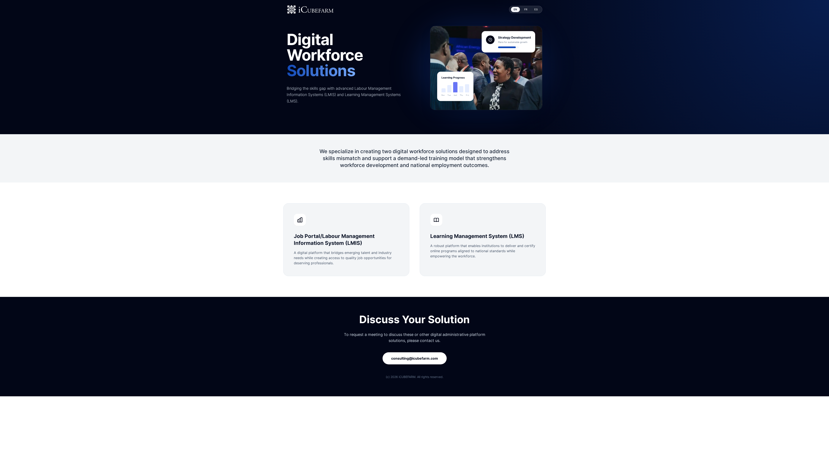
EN (515, 9)
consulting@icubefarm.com (414, 358)
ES (536, 9)
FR (526, 9)
